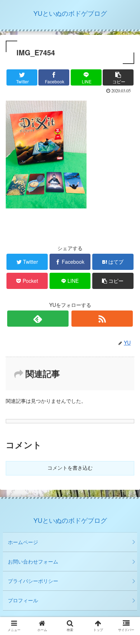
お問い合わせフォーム (33, 561)
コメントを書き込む (70, 468)
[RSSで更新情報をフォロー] (102, 318)
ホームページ (23, 542)
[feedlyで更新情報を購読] (38, 318)
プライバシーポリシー (33, 580)
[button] (127, 606)
